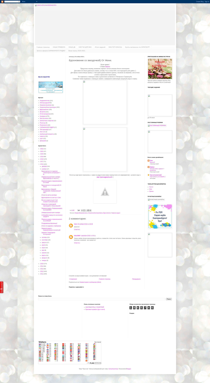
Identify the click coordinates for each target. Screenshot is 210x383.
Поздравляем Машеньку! (49, 223)
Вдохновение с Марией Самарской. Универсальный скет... (51, 190)
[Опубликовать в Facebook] (88, 210)
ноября (44, 169)
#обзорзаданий (45, 103)
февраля (45, 258)
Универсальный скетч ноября (51, 212)
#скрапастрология (45, 105)
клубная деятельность (47, 134)
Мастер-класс (44, 118)
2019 (42, 156)
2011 (42, 274)
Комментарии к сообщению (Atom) (90, 282)
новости (42, 136)
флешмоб (43, 141)
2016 (42, 164)
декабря (44, 166)
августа (44, 242)
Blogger (128, 369)
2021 (42, 151)
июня (43, 247)
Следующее (73, 279)
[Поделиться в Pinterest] (90, 210)
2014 (42, 266)
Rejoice (107, 66)
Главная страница (43, 47)
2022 (42, 149)
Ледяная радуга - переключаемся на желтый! (51, 229)
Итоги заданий (100, 47)
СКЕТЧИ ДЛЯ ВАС (85, 47)
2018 (42, 159)
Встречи (42, 112)
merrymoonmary (113, 369)
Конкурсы (43, 116)
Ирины (152, 167)
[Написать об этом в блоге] (84, 210)
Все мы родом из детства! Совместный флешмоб (50, 200)
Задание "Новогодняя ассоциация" (48, 233)
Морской (152, 162)
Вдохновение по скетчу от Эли (51, 197)
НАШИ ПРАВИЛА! (59, 47)
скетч (41, 138)
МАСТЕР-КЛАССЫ (115, 47)
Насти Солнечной (155, 175)
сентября (45, 240)
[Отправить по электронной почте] (82, 210)
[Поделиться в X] (86, 210)
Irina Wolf (77, 235)
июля (43, 245)
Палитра (42, 123)
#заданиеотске (44, 100)
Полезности (43, 125)
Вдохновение (107, 213)
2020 (42, 154)
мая (43, 250)
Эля (75, 224)
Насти (151, 187)
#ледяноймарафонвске (81, 213)
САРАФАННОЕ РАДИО (47, 127)
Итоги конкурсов (45, 114)
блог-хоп (42, 132)
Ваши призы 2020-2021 (76, 51)
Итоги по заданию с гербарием (51, 226)
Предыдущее (136, 279)
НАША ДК (72, 47)
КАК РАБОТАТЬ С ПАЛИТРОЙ (95, 307)
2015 (42, 263)
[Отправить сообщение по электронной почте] (78, 210)
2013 (42, 269)
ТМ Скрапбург (44, 129)
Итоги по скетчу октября (49, 195)
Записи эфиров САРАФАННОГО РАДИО (51, 51)
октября (44, 237)
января (44, 260)
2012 (42, 271)
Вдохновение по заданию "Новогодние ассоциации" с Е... (51, 172)
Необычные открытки (46, 120)
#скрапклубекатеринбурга (95, 213)
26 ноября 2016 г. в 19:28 (85, 224)
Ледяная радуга (115, 213)
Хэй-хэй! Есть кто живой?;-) (157, 176)
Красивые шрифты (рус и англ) (95, 309)
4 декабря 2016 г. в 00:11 (88, 235)
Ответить (77, 229)
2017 (42, 161)
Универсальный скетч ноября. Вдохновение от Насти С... (51, 177)
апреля (44, 253)
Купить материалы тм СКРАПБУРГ (137, 47)
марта (44, 255)
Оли (151, 160)
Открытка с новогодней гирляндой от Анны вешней (51, 205)
